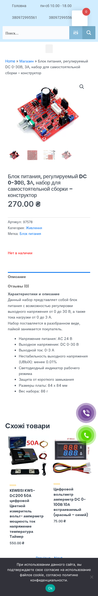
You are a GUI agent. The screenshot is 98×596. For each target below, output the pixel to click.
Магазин (26, 61)
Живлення (34, 228)
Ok (50, 588)
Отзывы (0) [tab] (18, 286)
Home (10, 61)
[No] (91, 577)
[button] (49, 48)
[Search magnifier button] (88, 32)
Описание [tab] (17, 276)
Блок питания (30, 234)
